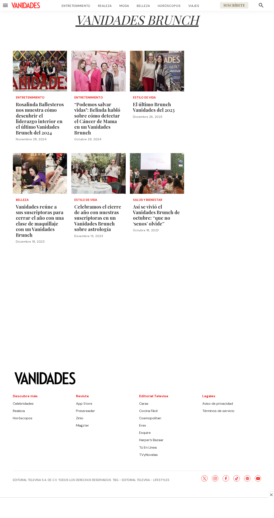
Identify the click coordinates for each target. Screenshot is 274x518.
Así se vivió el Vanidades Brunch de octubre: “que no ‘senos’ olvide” (156, 215)
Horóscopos (169, 6)
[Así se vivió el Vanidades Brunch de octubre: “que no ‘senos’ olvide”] (157, 173)
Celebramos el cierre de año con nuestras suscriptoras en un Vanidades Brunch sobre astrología (97, 218)
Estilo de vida (144, 97)
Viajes (193, 6)
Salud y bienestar (147, 200)
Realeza (105, 6)
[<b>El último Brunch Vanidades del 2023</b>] (157, 71)
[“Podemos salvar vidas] (98, 71)
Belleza (143, 6)
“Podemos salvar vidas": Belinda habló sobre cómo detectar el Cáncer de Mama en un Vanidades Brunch (97, 118)
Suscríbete (234, 5)
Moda (124, 6)
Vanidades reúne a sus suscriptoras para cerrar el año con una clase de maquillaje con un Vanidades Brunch (40, 220)
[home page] (26, 5)
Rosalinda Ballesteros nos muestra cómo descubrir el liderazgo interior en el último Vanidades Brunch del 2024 (40, 118)
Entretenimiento (76, 6)
